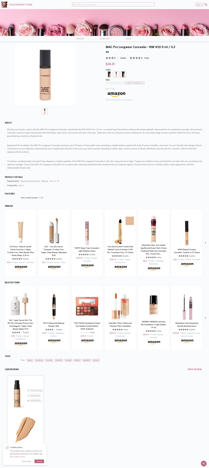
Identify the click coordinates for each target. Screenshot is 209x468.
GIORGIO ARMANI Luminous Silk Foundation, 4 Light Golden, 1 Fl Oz (153, 324)
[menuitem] (199, 4)
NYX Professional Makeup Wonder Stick (53, 324)
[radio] (107, 58)
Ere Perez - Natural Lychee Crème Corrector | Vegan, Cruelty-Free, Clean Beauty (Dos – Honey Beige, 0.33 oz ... (20, 251)
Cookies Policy (19, 456)
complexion (39, 360)
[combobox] (113, 5)
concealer (49, 360)
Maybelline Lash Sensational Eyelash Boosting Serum (186, 324)
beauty (30, 360)
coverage (68, 360)
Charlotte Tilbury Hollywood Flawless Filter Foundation (120, 324)
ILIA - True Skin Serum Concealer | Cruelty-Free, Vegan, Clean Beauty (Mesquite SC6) (54, 251)
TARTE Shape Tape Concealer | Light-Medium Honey (87, 249)
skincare (95, 360)
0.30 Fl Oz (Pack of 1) (134, 83)
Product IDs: (15, 185)
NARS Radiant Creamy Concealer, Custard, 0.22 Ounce (187, 251)
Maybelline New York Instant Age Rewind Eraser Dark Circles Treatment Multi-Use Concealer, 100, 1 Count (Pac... (153, 249)
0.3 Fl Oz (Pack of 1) (115, 83)
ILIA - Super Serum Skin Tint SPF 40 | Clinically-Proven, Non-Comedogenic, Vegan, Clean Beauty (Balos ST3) (20, 324)
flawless (77, 360)
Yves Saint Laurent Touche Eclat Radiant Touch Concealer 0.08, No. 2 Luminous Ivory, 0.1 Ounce (120, 249)
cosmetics (59, 360)
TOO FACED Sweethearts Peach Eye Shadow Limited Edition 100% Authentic (87, 326)
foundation (86, 360)
